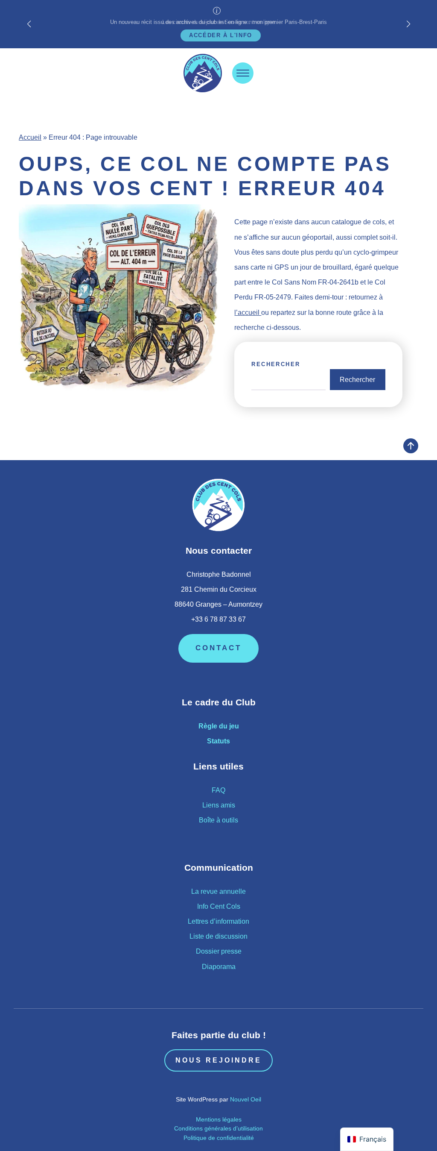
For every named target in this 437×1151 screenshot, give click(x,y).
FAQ (218, 790)
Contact (218, 648)
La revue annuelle (218, 891)
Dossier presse (219, 951)
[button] (408, 24)
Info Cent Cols (218, 906)
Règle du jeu (218, 726)
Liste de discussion (218, 936)
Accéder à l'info (220, 35)
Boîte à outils (218, 820)
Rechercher (275, 364)
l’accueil (247, 312)
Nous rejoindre (218, 1060)
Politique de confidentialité (219, 1137)
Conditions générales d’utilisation (218, 1128)
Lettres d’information (218, 921)
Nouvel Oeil (245, 1099)
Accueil (30, 137)
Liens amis (218, 805)
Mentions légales (219, 1119)
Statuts (218, 741)
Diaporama (219, 966)
